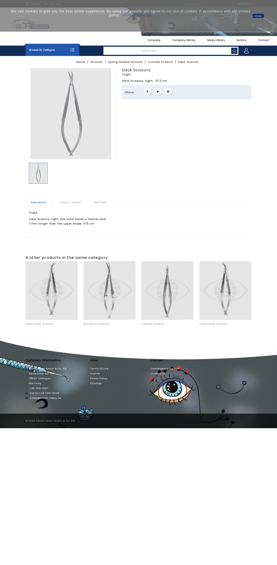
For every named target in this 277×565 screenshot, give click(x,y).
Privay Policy (98, 378)
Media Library (216, 40)
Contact (263, 40)
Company (154, 40)
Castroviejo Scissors (39, 324)
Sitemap (96, 383)
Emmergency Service (165, 368)
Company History (184, 40)
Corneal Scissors (153, 324)
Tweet (158, 91)
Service (241, 40)
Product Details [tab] (70, 202)
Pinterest (168, 91)
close (258, 15)
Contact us (158, 373)
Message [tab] (100, 202)
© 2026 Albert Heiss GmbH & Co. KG (50, 421)
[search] (234, 51)
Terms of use (99, 368)
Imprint (95, 373)
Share (147, 91)
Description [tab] (39, 202)
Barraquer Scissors (96, 324)
